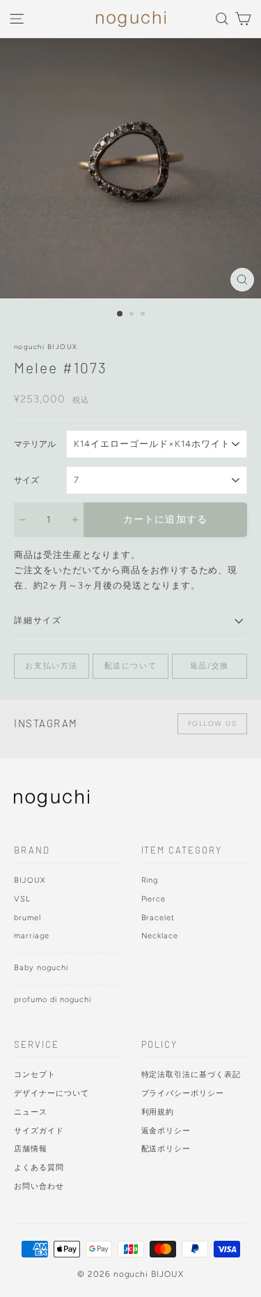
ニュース (30, 1112)
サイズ (26, 480)
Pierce (153, 899)
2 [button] (132, 315)
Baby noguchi (41, 967)
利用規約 (158, 1112)
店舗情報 (30, 1148)
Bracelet (158, 917)
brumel (27, 917)
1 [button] (120, 314)
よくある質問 (39, 1167)
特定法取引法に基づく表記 (191, 1074)
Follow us (212, 723)
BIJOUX (30, 880)
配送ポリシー (166, 1148)
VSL (22, 899)
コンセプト (35, 1074)
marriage (31, 935)
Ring (150, 880)
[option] (130, 168)
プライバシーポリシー (183, 1093)
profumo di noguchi (52, 999)
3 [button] (144, 315)
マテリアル (35, 444)
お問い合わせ (39, 1186)
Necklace (160, 935)
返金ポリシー (166, 1130)
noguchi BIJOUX (45, 346)
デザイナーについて (51, 1093)
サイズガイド (39, 1130)
